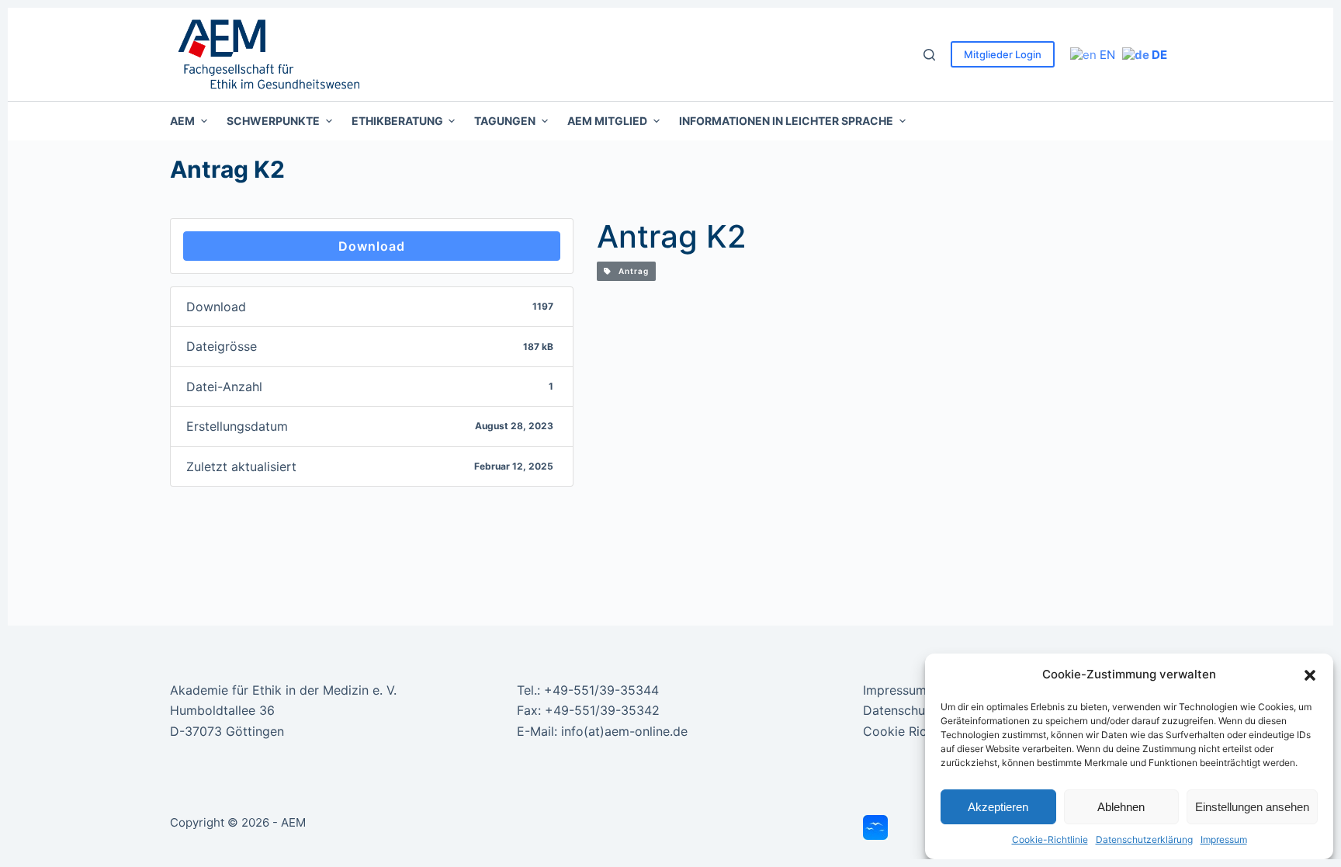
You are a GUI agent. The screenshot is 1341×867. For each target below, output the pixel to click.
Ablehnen (1121, 806)
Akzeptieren (998, 806)
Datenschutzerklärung (1144, 839)
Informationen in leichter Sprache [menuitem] (786, 120)
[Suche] (929, 55)
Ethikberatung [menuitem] (397, 120)
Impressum (1224, 839)
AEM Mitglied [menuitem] (607, 120)
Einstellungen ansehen (1252, 806)
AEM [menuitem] (182, 120)
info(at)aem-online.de (624, 731)
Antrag (630, 271)
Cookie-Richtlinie (1050, 839)
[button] (1310, 675)
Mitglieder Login (1002, 54)
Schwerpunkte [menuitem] (273, 120)
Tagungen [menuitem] (504, 120)
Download (371, 246)
